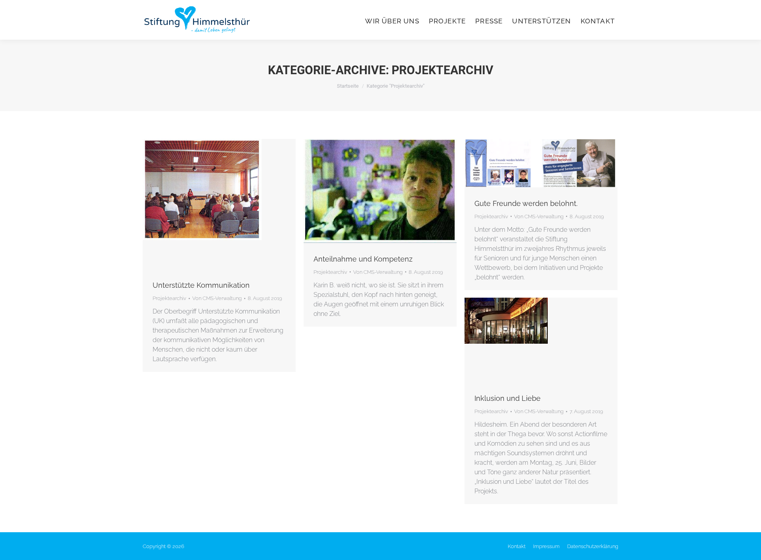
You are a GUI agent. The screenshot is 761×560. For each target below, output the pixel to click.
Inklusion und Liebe (507, 398)
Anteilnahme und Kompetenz (363, 259)
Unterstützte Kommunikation (201, 285)
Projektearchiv (169, 298)
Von (217, 298)
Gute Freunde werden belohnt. (525, 203)
